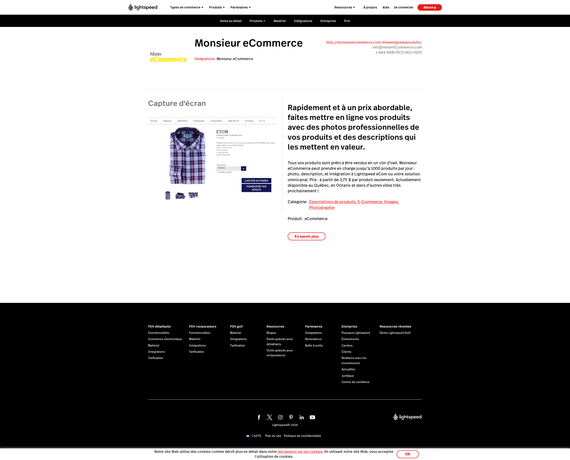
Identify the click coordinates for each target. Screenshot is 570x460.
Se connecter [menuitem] (403, 7)
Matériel (153, 346)
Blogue (271, 333)
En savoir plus (307, 236)
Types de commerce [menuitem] (185, 7)
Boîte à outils (314, 346)
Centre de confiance (356, 382)
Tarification (155, 358)
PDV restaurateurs (202, 326)
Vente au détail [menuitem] (231, 21)
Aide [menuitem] (386, 7)
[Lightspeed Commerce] (143, 7)
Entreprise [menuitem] (328, 21)
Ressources (275, 326)
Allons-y (429, 7)
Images (391, 202)
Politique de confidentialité (302, 436)
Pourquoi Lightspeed (356, 333)
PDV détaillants (159, 326)
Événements (350, 339)
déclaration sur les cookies (300, 451)
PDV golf (236, 326)
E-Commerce (370, 202)
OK (407, 454)
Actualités (348, 369)
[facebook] (258, 416)
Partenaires (313, 326)
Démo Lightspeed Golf (395, 333)
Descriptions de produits (332, 202)
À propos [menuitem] (370, 7)
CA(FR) (256, 436)
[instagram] (280, 416)
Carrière (347, 346)
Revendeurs (313, 339)
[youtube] (312, 416)
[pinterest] (290, 416)
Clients (346, 352)
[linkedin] (301, 416)
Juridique (348, 376)
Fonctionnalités (158, 333)
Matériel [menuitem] (280, 21)
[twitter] (269, 416)
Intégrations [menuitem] (303, 21)
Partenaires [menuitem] (239, 7)
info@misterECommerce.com (397, 47)
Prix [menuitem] (347, 21)
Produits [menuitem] (215, 7)
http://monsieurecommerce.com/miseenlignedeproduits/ (374, 42)
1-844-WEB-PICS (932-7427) (399, 52)
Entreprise (349, 326)
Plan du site (273, 436)
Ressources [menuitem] (343, 7)
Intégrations (205, 59)
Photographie (322, 207)
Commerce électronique (165, 339)
